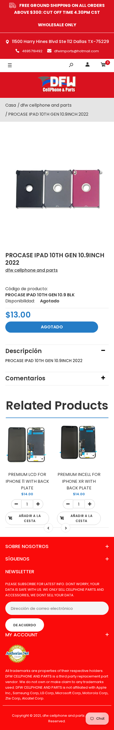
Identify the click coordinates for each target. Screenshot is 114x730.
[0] (103, 65)
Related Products (57, 405)
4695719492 (32, 51)
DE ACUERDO (24, 625)
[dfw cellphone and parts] (57, 85)
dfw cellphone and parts (31, 270)
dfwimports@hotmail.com (76, 51)
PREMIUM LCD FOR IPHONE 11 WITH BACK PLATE (27, 481)
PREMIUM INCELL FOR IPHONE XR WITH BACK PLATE (79, 481)
